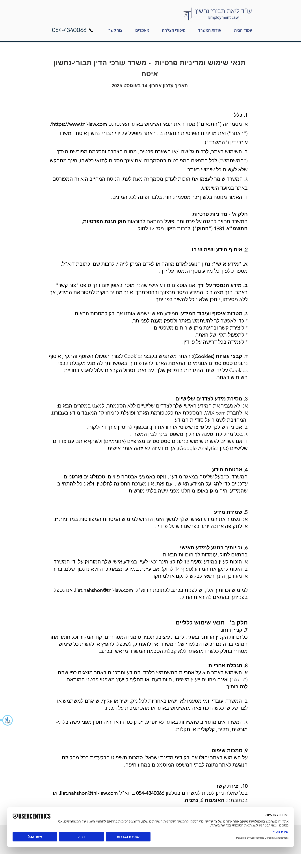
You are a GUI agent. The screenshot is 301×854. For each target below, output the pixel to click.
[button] (6, 720)
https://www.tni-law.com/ (78, 124)
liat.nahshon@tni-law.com (104, 590)
